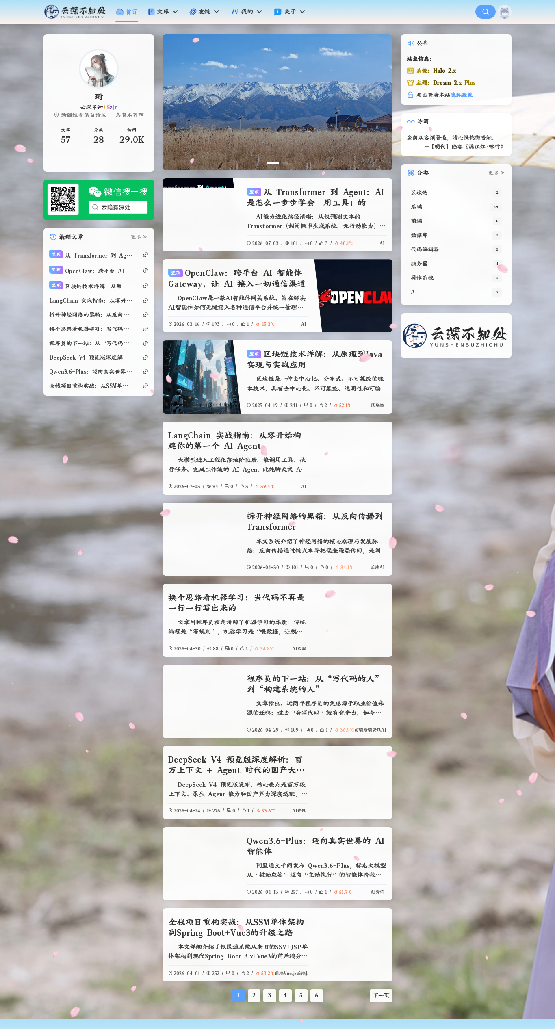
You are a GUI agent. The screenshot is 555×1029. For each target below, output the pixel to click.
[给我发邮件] (123, 159)
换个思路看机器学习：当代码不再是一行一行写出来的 (91, 329)
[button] (273, 163)
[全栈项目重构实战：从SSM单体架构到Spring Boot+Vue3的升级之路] (353, 944)
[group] (366, 102)
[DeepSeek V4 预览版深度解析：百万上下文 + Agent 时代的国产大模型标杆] (353, 782)
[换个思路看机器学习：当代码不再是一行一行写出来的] (353, 620)
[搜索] (485, 12)
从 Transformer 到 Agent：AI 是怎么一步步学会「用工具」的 (93, 255)
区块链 (377, 405)
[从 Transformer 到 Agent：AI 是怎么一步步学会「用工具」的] (202, 214)
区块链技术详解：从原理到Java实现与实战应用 (93, 286)
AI (381, 243)
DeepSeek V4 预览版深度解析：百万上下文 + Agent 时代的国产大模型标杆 (236, 770)
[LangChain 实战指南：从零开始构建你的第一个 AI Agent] (353, 458)
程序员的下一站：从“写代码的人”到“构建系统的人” (91, 343)
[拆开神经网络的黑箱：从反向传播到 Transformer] (202, 539)
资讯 (376, 730)
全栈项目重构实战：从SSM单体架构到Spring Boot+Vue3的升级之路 (91, 386)
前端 (358, 730)
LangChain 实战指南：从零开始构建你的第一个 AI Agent (91, 300)
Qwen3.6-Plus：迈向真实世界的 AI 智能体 (91, 372)
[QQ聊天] (74, 159)
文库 (163, 12)
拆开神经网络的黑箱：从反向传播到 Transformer (91, 315)
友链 (204, 12)
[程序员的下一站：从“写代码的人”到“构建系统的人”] (202, 701)
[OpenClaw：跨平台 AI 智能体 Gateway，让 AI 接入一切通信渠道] (353, 295)
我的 (247, 12)
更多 (136, 237)
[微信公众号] (98, 200)
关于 (290, 12)
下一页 (381, 995)
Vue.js (290, 973)
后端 (375, 567)
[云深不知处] (78, 12)
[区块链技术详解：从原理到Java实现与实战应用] (202, 377)
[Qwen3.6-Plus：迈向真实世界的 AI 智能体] (202, 863)
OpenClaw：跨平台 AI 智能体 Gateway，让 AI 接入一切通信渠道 (93, 271)
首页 (131, 12)
